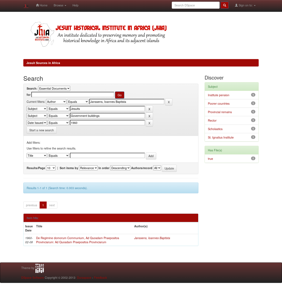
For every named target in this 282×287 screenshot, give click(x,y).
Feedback (100, 277)
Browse (59, 5)
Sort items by (69, 168)
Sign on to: (246, 5)
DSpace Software (32, 277)
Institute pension (218, 95)
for (29, 95)
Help (75, 5)
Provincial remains (220, 112)
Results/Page (36, 168)
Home (43, 5)
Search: (32, 88)
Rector (212, 120)
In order (103, 168)
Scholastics (215, 129)
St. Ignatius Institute (221, 137)
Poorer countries (219, 103)
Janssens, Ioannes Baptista (152, 238)
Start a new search (41, 130)
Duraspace (84, 277)
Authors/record (141, 168)
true (210, 159)
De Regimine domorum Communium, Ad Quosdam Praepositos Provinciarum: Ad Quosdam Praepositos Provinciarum (77, 240)
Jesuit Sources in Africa (43, 63)
